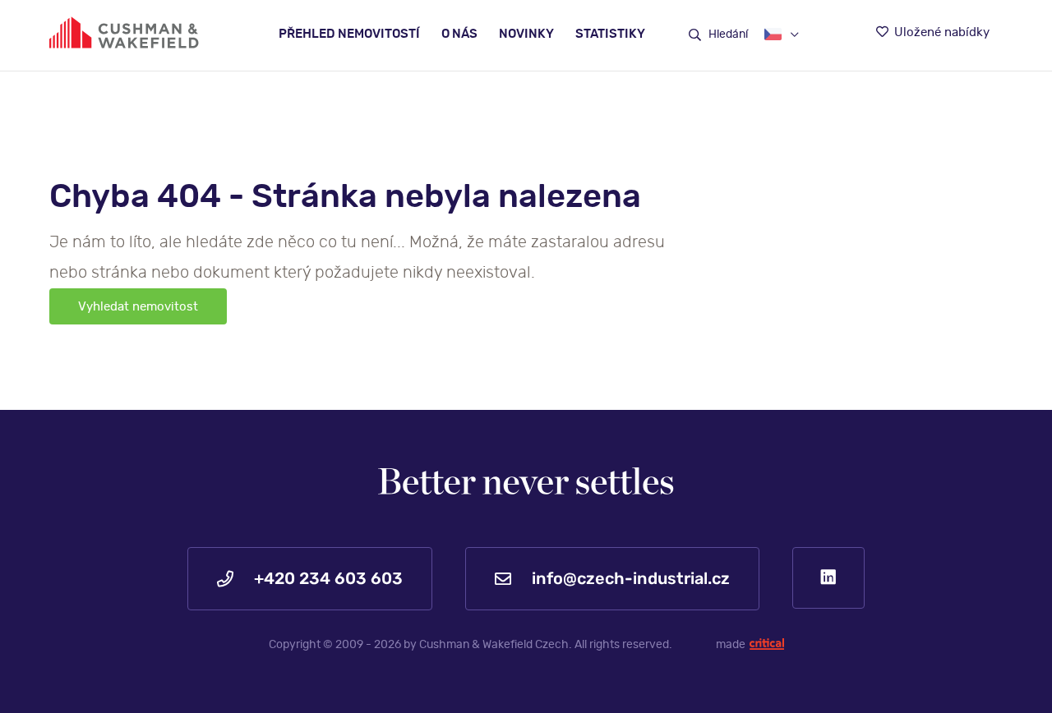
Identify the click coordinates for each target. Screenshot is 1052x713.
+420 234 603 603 (326, 578)
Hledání (727, 34)
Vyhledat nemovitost (138, 307)
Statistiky (610, 34)
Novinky (526, 34)
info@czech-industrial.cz (629, 578)
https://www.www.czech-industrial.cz (124, 32)
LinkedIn (828, 577)
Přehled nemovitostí (349, 34)
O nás (459, 34)
